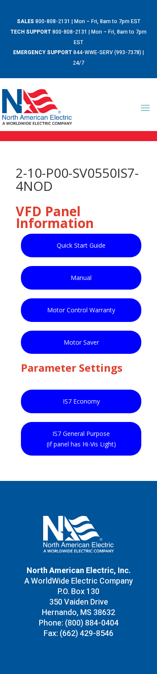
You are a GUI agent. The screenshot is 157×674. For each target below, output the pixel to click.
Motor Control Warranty (81, 310)
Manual (81, 277)
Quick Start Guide (81, 245)
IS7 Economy (81, 401)
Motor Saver (81, 342)
